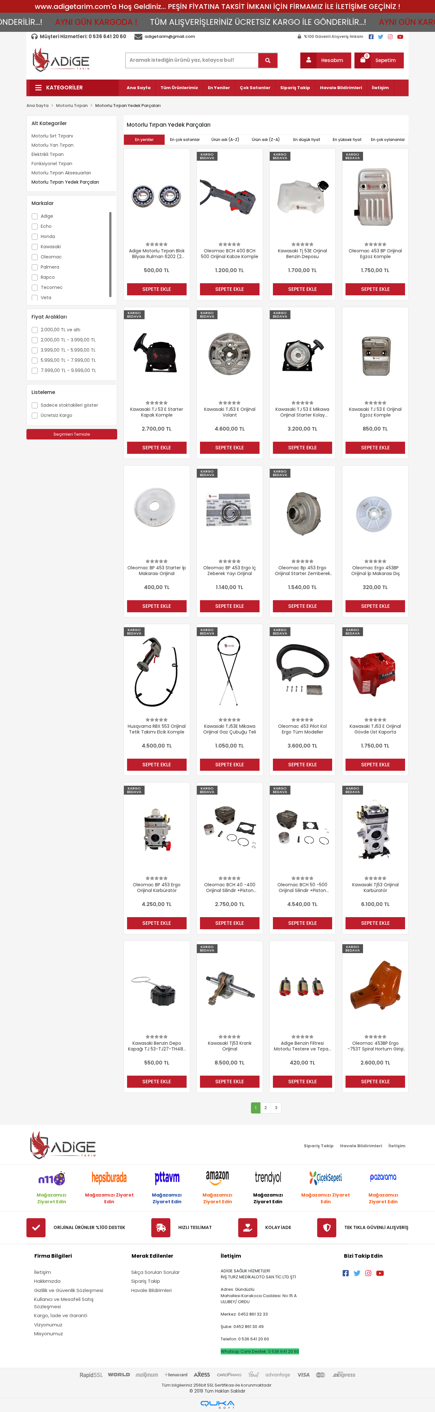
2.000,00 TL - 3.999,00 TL (68, 340)
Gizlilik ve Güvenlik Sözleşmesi (68, 1290)
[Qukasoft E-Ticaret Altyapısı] (217, 1405)
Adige (47, 216)
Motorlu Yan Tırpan (53, 145)
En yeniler (144, 139)
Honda (48, 236)
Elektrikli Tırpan (48, 154)
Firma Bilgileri (53, 1256)
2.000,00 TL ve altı (60, 330)
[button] (325, 60)
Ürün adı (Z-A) (266, 139)
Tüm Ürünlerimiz (179, 88)
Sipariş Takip (295, 88)
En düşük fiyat (306, 139)
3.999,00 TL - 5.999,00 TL (68, 350)
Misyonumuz (48, 1333)
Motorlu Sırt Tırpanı (52, 136)
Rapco (48, 277)
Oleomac (51, 257)
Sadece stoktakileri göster (69, 405)
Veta (46, 297)
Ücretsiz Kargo (56, 415)
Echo (46, 226)
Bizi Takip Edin (363, 1256)
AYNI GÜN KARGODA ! (74, 22)
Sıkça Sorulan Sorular (155, 1272)
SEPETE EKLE (156, 289)
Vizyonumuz (48, 1324)
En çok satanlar (185, 139)
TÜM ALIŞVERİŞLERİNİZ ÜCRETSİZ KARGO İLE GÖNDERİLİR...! (236, 22)
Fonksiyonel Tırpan (52, 163)
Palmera (50, 267)
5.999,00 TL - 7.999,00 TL (68, 360)
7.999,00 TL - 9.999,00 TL (68, 370)
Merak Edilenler (152, 1256)
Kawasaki (51, 246)
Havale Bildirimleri (341, 88)
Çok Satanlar (255, 88)
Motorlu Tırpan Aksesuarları (61, 173)
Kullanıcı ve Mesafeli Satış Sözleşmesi (64, 1303)
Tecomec (52, 287)
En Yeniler (219, 88)
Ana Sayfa (139, 88)
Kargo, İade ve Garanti (60, 1315)
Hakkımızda (47, 1281)
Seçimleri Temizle (71, 434)
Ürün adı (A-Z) (225, 139)
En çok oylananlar (388, 139)
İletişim (380, 88)
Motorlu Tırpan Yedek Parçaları (65, 182)
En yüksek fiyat (347, 139)
